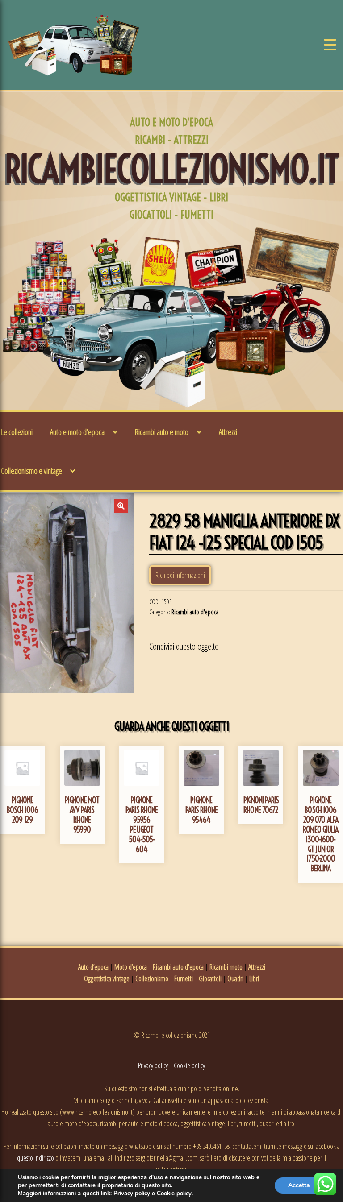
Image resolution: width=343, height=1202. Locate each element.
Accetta (299, 1185)
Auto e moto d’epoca (77, 432)
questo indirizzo (35, 1158)
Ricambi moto (226, 967)
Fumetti (183, 978)
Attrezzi (228, 432)
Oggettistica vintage (107, 978)
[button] (121, 506)
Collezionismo (151, 978)
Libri (254, 978)
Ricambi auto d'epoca (195, 612)
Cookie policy (189, 1065)
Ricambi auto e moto (161, 432)
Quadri (235, 978)
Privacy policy (153, 1065)
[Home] (74, 44)
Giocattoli (210, 978)
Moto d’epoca (130, 967)
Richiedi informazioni (180, 575)
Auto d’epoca (93, 967)
